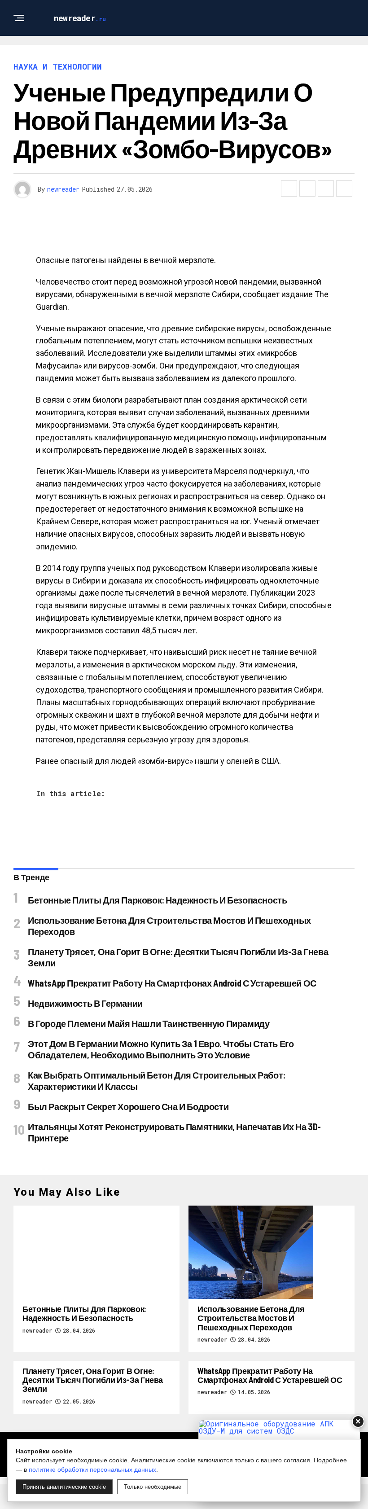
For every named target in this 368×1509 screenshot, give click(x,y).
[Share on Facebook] (289, 188)
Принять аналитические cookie (64, 1486)
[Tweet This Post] (307, 188)
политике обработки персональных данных (92, 1469)
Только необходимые (152, 1486)
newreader (63, 189)
